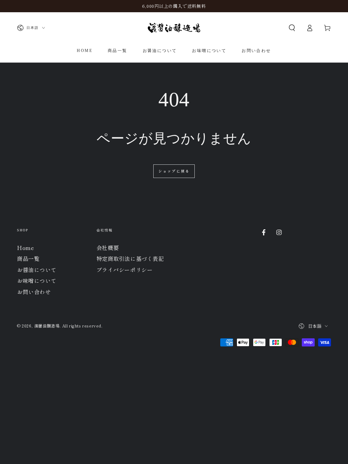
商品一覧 (28, 258)
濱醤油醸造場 (47, 325)
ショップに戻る (174, 171)
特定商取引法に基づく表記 (130, 258)
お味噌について (36, 280)
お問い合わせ (34, 292)
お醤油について (36, 270)
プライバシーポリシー (125, 270)
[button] (292, 27)
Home (25, 248)
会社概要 (108, 248)
